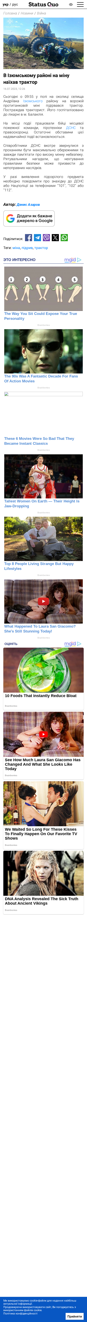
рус (15, 4)
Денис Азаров (28, 204)
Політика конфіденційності (20, 1313)
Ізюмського (33, 101)
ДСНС (71, 128)
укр (5, 4)
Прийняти (74, 1316)
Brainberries (43, 325)
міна (16, 248)
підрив (27, 248)
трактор (41, 248)
